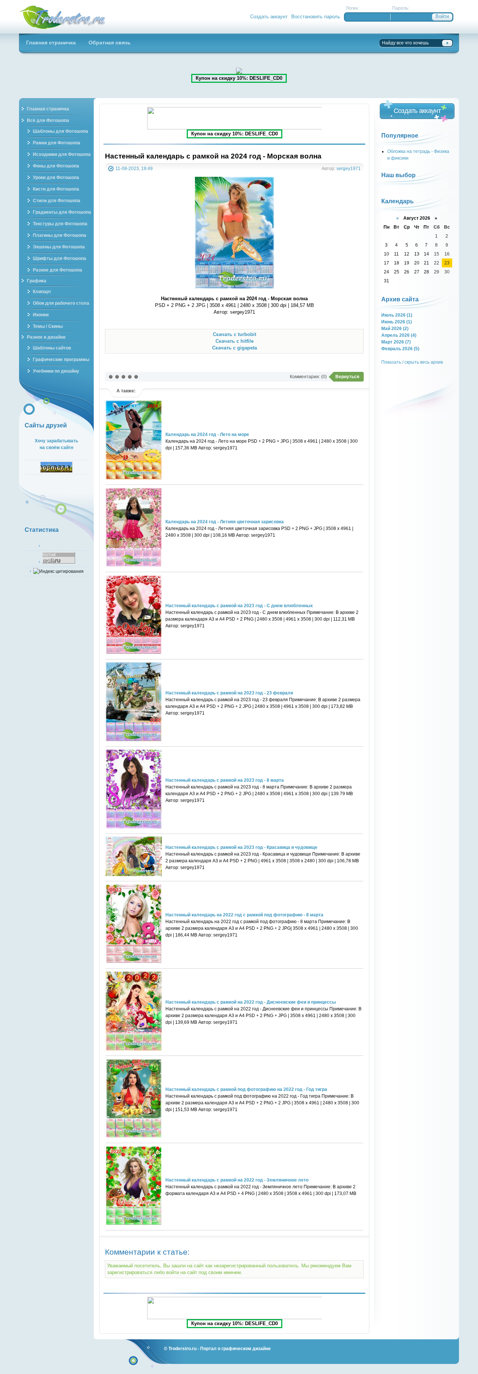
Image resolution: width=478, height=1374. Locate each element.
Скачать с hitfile (234, 341)
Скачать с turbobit (234, 334)
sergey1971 (348, 168)
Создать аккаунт (269, 16)
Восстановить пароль (315, 16)
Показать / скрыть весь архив (412, 362)
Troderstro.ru (182, 1348)
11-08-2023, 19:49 (134, 168)
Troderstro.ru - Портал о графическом (62, 17)
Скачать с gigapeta (234, 348)
